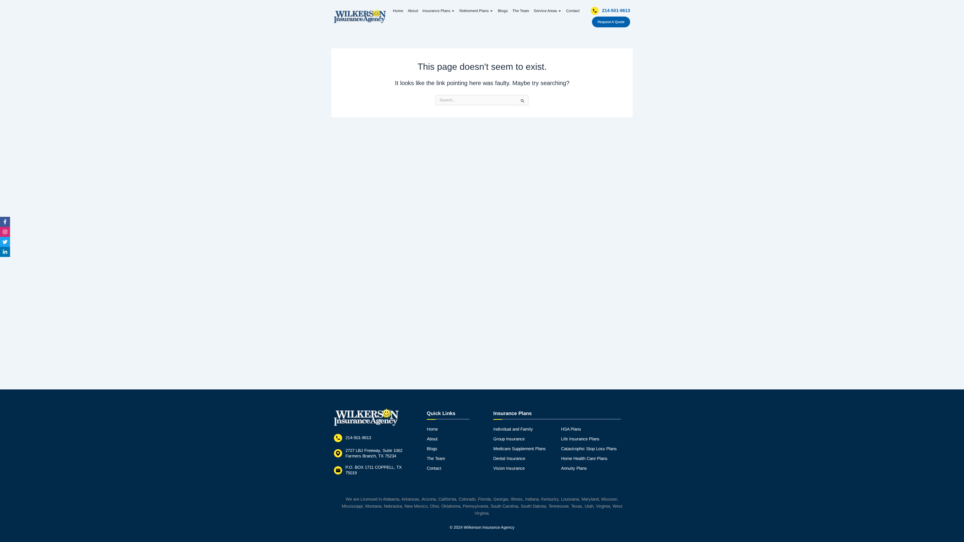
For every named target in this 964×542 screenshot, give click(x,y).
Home (398, 11)
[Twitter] (5, 242)
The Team (520, 11)
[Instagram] (5, 232)
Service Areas (545, 11)
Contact (572, 11)
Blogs (503, 11)
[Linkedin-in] (5, 252)
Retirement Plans (474, 11)
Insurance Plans (436, 11)
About (413, 11)
